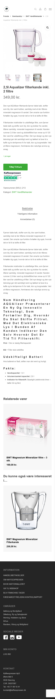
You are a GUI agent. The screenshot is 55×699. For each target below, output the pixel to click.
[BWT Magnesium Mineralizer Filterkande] (27, 509)
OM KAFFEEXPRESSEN (13, 580)
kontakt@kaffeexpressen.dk (14, 690)
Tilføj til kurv (15, 167)
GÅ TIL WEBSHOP (10, 588)
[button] (50, 9)
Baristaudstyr (17, 16)
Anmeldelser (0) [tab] (27, 219)
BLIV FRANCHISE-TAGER (14, 593)
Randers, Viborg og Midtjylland (15, 624)
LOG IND (7, 654)
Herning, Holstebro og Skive (14, 618)
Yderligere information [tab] (27, 213)
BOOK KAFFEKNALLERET (14, 584)
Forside (6, 16)
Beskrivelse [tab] (27, 208)
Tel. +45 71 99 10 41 (11, 687)
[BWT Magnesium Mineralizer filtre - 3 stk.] (27, 428)
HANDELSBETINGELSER (13, 575)
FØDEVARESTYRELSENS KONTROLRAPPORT (22, 597)
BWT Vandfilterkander (34, 16)
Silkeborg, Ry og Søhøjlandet (15, 614)
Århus (5, 621)
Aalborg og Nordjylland (12, 611)
